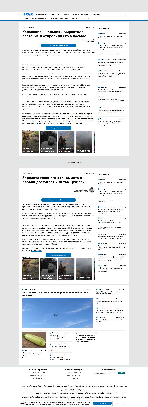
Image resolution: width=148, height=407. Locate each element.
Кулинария (103, 43)
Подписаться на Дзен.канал (58, 45)
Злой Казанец (36, 250)
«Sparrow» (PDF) (76, 399)
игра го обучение (102, 81)
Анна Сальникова (82, 190)
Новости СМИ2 (27, 130)
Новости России (104, 70)
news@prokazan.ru (73, 375)
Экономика (28, 173)
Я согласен (102, 403)
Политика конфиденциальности (118, 403)
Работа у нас (73, 378)
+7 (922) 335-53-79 (73, 373)
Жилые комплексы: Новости (108, 59)
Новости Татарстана (30, 289)
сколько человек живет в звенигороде (108, 54)
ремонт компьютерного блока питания (109, 227)
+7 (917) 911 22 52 (37, 373)
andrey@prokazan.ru (37, 375)
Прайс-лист (37, 378)
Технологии (103, 87)
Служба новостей (88, 40)
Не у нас (102, 33)
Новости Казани (29, 27)
